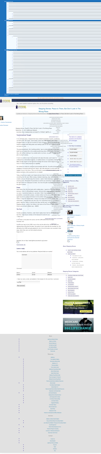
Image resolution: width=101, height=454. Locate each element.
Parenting (70, 191)
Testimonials (11, 19)
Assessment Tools (12, 92)
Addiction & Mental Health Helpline (52, 418)
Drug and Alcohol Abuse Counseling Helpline (21, 23)
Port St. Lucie (20, 44)
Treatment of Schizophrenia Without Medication (52, 412)
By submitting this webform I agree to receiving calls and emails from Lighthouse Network (75, 165)
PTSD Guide (15, 78)
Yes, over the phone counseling (57, 98)
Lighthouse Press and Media (14, 11)
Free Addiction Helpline (17, 52)
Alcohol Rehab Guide (17, 61)
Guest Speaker (11, 29)
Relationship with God (73, 288)
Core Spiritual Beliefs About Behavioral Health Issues (18, 8)
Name (18, 272)
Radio (14, 14)
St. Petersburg (20, 48)
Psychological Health (73, 193)
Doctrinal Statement (12, 7)
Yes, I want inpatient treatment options (45, 98)
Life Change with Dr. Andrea (18, 82)
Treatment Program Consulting (14, 30)
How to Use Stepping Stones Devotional (74, 251)
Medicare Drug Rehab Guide (18, 64)
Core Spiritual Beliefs (53, 347)
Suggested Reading (16, 87)
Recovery (70, 195)
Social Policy (11, 91)
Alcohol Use (71, 186)
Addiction (70, 277)
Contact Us (53, 438)
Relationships (71, 197)
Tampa (19, 45)
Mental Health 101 (16, 73)
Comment (19, 268)
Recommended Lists (12, 89)
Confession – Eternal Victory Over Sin (77, 262)
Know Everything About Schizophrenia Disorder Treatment (73, 237)
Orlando (19, 47)
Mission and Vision (12, 4)
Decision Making (71, 279)
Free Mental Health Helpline (18, 72)
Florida (14, 36)
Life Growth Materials (13, 79)
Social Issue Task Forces (13, 33)
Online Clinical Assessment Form (19, 27)
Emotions (70, 190)
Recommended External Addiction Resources (21, 69)
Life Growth (71, 284)
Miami (19, 42)
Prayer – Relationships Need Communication (78, 266)
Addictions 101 (16, 55)
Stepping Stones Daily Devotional (19, 81)
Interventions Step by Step (18, 54)
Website (50, 272)
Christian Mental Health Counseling (15, 70)
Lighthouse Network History (14, 2)
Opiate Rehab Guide (17, 63)
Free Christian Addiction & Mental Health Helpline (18, 22)
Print (14, 17)
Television (15, 16)
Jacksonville (20, 41)
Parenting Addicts (16, 57)
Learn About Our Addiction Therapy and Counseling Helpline (24, 25)
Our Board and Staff (12, 5)
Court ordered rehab (17, 58)
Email (33, 272)
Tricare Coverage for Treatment (19, 66)
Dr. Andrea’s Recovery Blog (18, 84)
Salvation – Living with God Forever (77, 258)
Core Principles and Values (14, 10)
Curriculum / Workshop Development (15, 32)
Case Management (12, 26)
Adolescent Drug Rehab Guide (18, 60)
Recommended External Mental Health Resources (22, 75)
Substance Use (71, 199)
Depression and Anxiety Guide (18, 76)
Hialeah (19, 39)
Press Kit (14, 13)
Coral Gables (20, 38)
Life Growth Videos (16, 85)
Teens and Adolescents (73, 201)
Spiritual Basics (71, 254)
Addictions (11, 51)
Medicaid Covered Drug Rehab (19, 67)
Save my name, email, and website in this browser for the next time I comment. (38, 279)
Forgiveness (71, 282)
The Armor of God (76, 255)
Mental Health (52, 383)
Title (18, 282)
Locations (10, 35)
